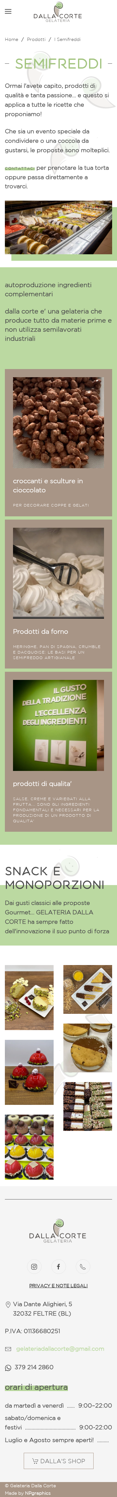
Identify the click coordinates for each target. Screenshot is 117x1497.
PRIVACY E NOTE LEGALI (58, 1285)
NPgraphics (38, 1493)
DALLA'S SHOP (62, 1461)
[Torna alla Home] (58, 11)
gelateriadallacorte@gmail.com (60, 1348)
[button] (8, 11)
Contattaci (20, 168)
